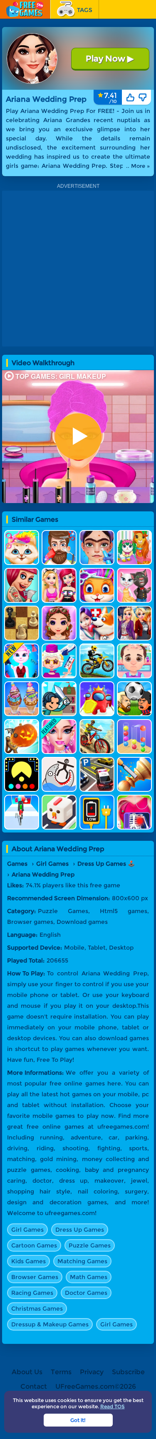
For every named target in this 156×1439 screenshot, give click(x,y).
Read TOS (112, 1406)
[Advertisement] (78, 268)
